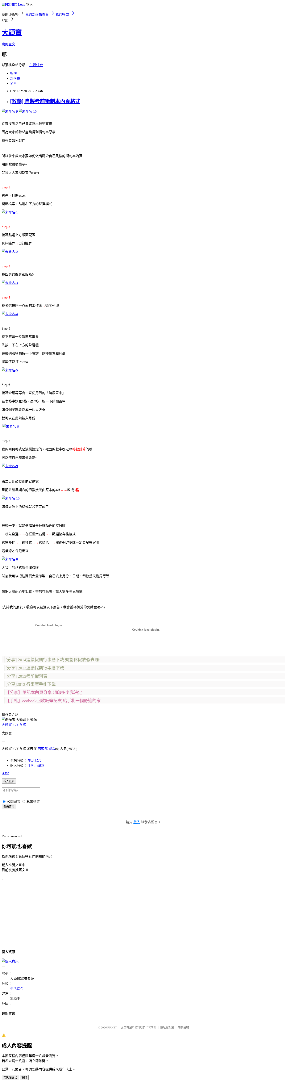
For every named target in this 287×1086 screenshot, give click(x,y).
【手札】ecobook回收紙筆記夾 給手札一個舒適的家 (53, 700)
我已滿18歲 (10, 1077)
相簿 (13, 73)
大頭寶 (12, 32)
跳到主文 (8, 44)
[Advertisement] (37, 914)
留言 (52, 749)
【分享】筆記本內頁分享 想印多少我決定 (43, 692)
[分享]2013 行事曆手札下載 (30, 684)
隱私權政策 (167, 1027)
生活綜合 (36, 65)
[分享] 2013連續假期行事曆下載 (34, 668)
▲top (5, 773)
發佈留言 (8, 806)
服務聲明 (183, 1027)
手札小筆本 (36, 765)
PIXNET (112, 1027)
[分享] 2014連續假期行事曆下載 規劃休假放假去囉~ (53, 659)
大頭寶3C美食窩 (14, 725)
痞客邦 (43, 749)
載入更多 (8, 781)
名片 (13, 83)
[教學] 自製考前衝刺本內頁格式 (45, 101)
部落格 (15, 78)
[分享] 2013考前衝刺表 (26, 676)
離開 (24, 1077)
